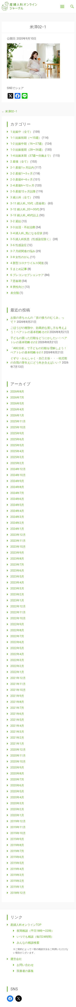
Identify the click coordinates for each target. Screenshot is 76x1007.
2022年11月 (18, 612)
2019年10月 (18, 833)
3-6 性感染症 (18, 245)
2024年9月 (17, 481)
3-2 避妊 (15, 221)
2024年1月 (17, 528)
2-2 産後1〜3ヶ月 (21, 173)
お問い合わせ (25, 965)
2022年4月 (17, 654)
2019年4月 (17, 869)
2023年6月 (17, 570)
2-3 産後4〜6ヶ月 (21, 179)
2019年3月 (17, 875)
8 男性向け (17, 287)
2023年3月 (17, 588)
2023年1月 (17, 600)
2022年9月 (17, 624)
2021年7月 (17, 707)
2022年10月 (18, 618)
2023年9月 (17, 552)
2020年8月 (17, 773)
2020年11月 (18, 755)
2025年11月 (18, 421)
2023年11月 (18, 540)
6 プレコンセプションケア (27, 275)
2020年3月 (17, 803)
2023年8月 (17, 558)
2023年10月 (18, 546)
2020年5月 (17, 791)
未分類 (14, 293)
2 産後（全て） (20, 161)
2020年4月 (17, 797)
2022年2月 (17, 666)
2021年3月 (17, 731)
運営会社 (16, 959)
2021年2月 (17, 737)
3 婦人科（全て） (21, 197)
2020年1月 (17, 815)
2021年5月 (17, 719)
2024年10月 (18, 475)
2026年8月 (17, 391)
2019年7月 (17, 851)
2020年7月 (17, 779)
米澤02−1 (9, 111)
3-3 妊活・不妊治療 (22, 227)
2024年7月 (17, 493)
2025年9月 (17, 433)
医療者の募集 (25, 971)
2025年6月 (17, 439)
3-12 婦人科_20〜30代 (24, 209)
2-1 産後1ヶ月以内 (22, 167)
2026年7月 (17, 397)
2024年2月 (17, 522)
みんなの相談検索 (28, 942)
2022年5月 (17, 648)
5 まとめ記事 (18, 269)
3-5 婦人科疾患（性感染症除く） (31, 239)
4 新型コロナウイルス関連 (27, 263)
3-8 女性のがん (20, 257)
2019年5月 (17, 863)
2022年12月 (18, 606)
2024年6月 (17, 499)
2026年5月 (17, 403)
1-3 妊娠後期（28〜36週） (27, 149)
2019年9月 (17, 839)
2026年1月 (17, 415)
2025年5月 (17, 445)
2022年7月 (17, 636)
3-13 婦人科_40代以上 (24, 215)
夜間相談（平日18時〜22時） (35, 930)
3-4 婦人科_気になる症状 (26, 233)
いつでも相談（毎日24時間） (35, 936)
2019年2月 (17, 881)
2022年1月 (17, 672)
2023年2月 (17, 594)
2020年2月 (17, 809)
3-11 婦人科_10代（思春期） (28, 203)
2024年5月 (17, 505)
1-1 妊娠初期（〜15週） (25, 137)
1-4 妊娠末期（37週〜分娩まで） (31, 155)
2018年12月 (18, 892)
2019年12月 (18, 821)
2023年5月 (17, 576)
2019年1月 (17, 887)
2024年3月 (17, 517)
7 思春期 (15, 281)
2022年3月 (17, 660)
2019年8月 (17, 845)
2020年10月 (18, 761)
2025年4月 (17, 451)
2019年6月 (17, 857)
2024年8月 (17, 487)
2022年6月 (17, 642)
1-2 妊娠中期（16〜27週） (27, 143)
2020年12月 (18, 749)
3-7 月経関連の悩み (22, 251)
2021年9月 (17, 696)
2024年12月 (18, 469)
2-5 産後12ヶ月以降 (23, 191)
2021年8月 (17, 702)
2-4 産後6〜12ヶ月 (22, 185)
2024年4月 (17, 511)
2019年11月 (18, 827)
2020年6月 (17, 785)
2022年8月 (17, 630)
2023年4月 (17, 582)
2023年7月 (17, 564)
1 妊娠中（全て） (21, 131)
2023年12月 (18, 534)
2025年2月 (17, 463)
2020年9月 (17, 767)
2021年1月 (17, 743)
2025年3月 (17, 457)
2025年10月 (18, 427)
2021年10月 (18, 690)
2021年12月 (18, 678)
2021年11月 (18, 684)
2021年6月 (17, 713)
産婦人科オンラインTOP (25, 924)
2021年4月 (17, 725)
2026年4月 (17, 409)
